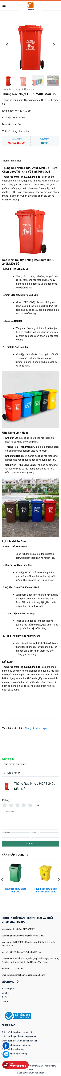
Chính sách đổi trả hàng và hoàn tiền (19, 1040)
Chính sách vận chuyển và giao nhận (19, 1036)
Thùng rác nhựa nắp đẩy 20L (15, 890)
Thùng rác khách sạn (24, 89)
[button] (4, 5)
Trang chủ (7, 89)
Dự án (4, 997)
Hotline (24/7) (16, 141)
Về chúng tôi (7, 988)
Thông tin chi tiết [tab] (11, 161)
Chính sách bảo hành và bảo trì (16, 1032)
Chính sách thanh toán (12, 1049)
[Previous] (7, 44)
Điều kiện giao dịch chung (14, 1053)
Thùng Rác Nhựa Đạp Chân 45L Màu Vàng (45, 890)
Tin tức (4, 1001)
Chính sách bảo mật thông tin (15, 1045)
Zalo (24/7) (44, 141)
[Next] (54, 44)
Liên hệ (5, 993)
